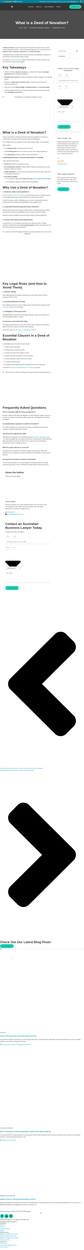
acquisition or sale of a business (15, 195)
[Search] (77, 51)
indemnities (6, 307)
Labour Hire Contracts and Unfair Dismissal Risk (18, 1036)
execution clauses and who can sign (21, 367)
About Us (39, 6)
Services (30, 6)
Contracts (46, 27)
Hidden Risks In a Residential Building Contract (18, 1199)
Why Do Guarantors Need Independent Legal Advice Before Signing (25, 1131)
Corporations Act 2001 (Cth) (42, 178)
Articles (58, 6)
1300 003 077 (73, 1)
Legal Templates (49, 6)
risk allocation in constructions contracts (24, 330)
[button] (78, 1)
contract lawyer (17, 59)
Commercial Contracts (36, 27)
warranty (14, 307)
